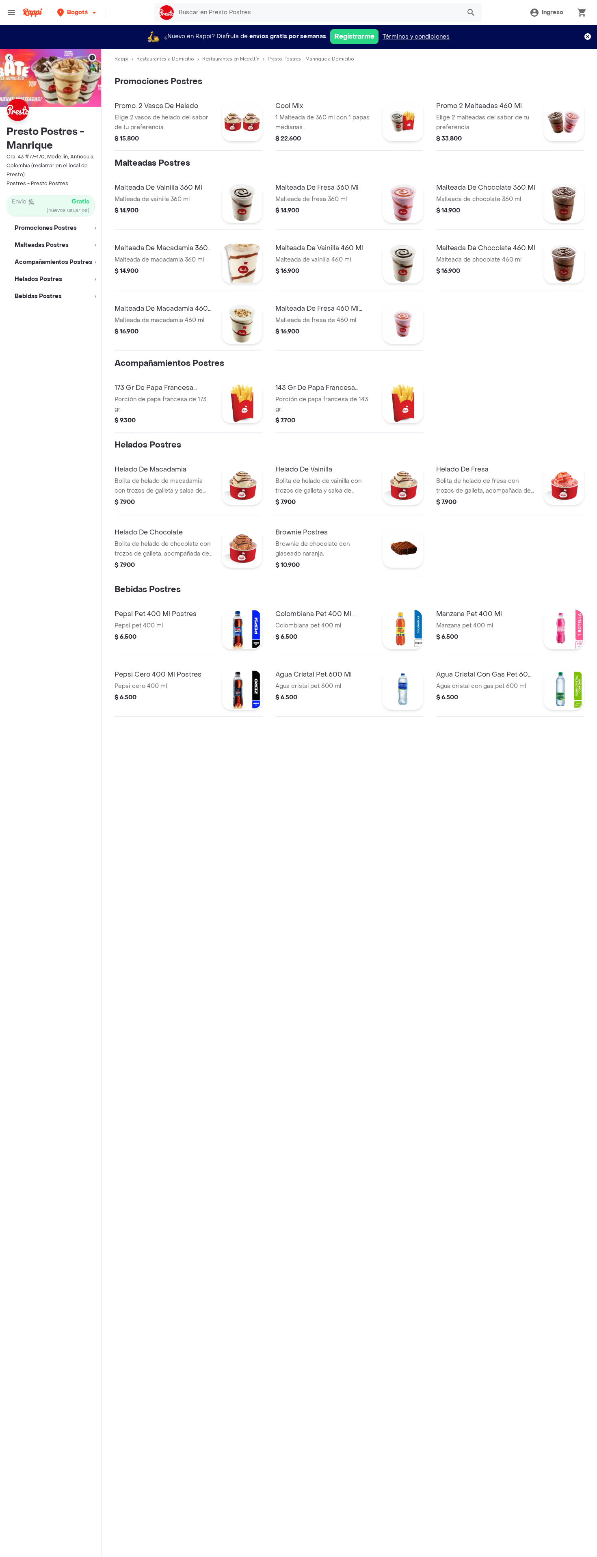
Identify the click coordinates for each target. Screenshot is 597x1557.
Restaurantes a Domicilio (165, 59)
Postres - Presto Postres (37, 183)
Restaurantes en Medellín (231, 59)
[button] (77, 12)
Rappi (121, 59)
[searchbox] (317, 12)
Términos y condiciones (416, 37)
